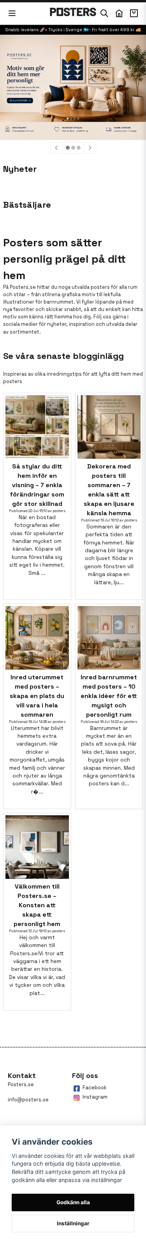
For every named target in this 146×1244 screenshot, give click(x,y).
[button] (68, 148)
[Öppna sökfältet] (104, 13)
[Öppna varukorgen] (134, 13)
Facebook (95, 1087)
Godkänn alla (73, 1202)
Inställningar (73, 1223)
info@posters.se (28, 1099)
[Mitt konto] (119, 13)
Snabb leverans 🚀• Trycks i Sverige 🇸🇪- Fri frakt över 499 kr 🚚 (73, 29)
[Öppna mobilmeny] (12, 13)
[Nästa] (90, 147)
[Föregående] (56, 147)
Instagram (95, 1097)
